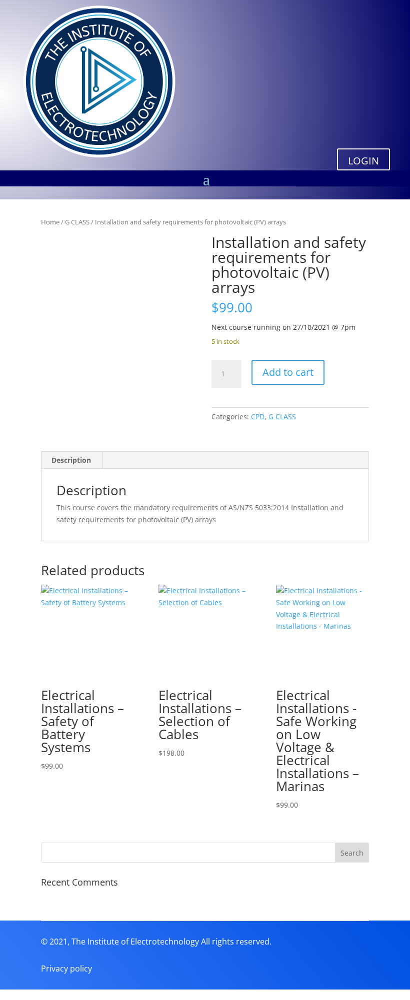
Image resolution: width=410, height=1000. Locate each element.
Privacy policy (66, 968)
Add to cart (288, 372)
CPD (257, 416)
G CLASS (77, 221)
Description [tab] (71, 460)
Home (50, 221)
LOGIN (363, 160)
